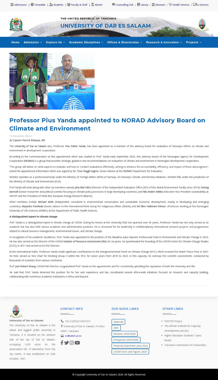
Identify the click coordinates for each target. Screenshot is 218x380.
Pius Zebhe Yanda (75, 146)
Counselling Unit (124, 4)
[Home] (16, 23)
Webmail (118, 321)
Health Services (181, 4)
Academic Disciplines (85, 42)
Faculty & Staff (79, 4)
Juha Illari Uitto (83, 187)
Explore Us (54, 42)
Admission (32, 42)
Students (58, 4)
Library (144, 4)
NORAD (127, 171)
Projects (192, 42)
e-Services (203, 4)
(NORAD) (29, 160)
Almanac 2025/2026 (125, 333)
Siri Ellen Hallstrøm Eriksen (152, 206)
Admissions (20, 4)
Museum (160, 4)
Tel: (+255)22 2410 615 (77, 321)
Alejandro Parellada (32, 206)
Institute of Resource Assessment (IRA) (85, 241)
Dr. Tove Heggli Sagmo (85, 171)
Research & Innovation (163, 42)
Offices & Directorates (123, 42)
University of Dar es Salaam (30, 146)
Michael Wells (46, 201)
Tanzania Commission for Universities (185, 345)
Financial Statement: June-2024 (131, 345)
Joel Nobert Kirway (25, 266)
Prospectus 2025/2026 (126, 339)
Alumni (98, 4)
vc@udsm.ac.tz (73, 335)
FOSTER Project (173, 321)
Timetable (39, 4)
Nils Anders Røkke (153, 191)
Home (15, 42)
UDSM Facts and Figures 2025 (130, 351)
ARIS (116, 327)
